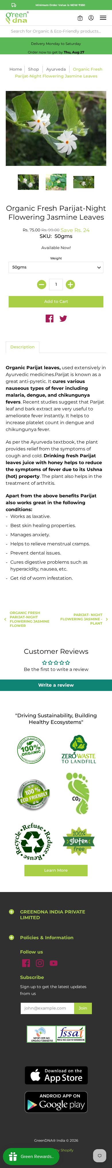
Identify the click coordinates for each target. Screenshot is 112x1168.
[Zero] (78, 749)
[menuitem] (80, 17)
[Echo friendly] (33, 795)
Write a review (56, 685)
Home (15, 69)
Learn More (56, 870)
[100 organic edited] (33, 749)
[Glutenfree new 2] (78, 841)
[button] (80, 17)
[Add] (70, 284)
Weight (56, 258)
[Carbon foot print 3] (78, 795)
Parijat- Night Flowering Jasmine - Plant (81, 619)
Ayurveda (56, 69)
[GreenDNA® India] (17, 17)
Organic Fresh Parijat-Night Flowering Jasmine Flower (29, 619)
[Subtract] (41, 284)
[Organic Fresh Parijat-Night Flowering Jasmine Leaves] (28, 182)
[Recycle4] (33, 842)
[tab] (22, 347)
